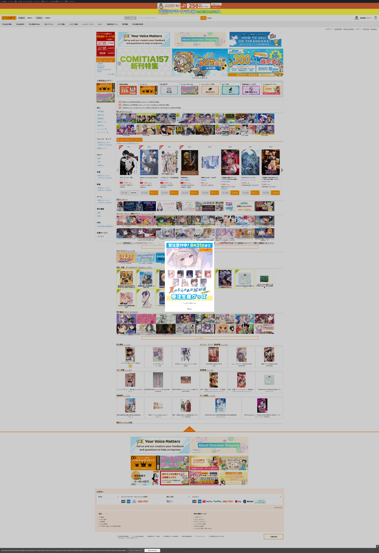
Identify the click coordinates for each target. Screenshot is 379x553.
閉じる (189, 309)
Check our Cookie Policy (135, 550)
